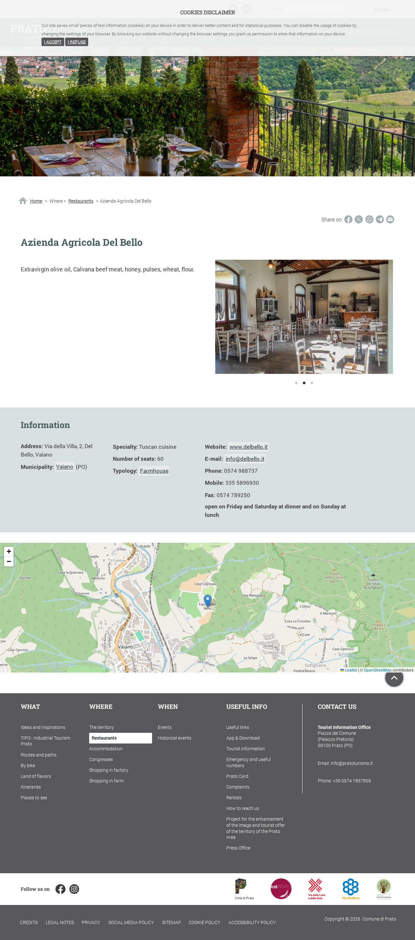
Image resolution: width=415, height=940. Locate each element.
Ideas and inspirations (43, 727)
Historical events (174, 738)
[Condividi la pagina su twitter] (359, 219)
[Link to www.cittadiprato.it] (244, 897)
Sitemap (171, 922)
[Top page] (394, 677)
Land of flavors (36, 776)
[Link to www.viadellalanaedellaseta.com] (316, 897)
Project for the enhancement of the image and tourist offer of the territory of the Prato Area (255, 828)
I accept (53, 41)
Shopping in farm (106, 781)
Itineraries (31, 787)
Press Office (238, 848)
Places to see (34, 797)
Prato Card (237, 776)
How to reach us (242, 808)
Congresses (101, 759)
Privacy (91, 922)
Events (165, 727)
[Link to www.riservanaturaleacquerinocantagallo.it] (384, 897)
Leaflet (350, 669)
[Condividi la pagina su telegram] (380, 219)
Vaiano (64, 466)
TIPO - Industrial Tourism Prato (45, 741)
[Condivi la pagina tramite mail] (390, 219)
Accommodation (106, 748)
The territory (101, 727)
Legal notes (60, 922)
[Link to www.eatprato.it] (281, 897)
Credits (29, 922)
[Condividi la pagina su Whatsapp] (369, 219)
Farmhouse (154, 470)
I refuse (77, 41)
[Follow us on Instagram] (74, 889)
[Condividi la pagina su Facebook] (348, 219)
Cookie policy (204, 922)
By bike (28, 765)
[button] (208, 601)
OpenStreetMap (378, 669)
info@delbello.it (245, 458)
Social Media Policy (131, 922)
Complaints (237, 787)
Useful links (237, 727)
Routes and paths (38, 755)
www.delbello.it (249, 446)
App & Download (243, 738)
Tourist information (245, 748)
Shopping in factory (108, 770)
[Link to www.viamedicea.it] (350, 897)
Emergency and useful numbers (248, 762)
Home (36, 201)
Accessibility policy (252, 922)
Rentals (234, 797)
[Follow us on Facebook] (60, 889)
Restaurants (80, 201)
